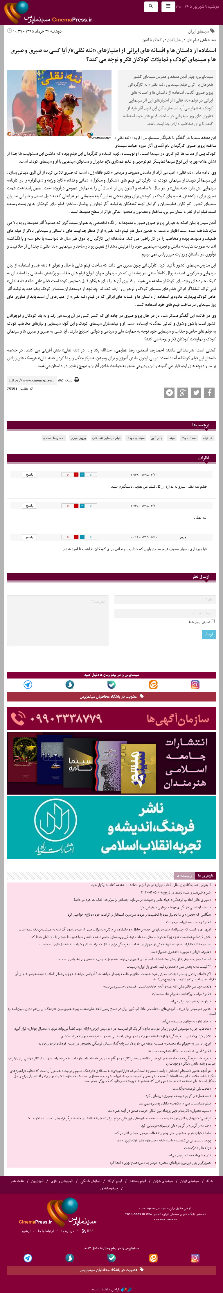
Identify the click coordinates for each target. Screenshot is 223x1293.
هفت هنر (17, 1181)
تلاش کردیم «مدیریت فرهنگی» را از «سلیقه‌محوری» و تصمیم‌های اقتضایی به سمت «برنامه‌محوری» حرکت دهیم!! (135, 1036)
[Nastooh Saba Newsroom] (126, 1289)
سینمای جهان (163, 1181)
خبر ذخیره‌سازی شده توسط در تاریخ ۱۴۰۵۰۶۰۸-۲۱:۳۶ (176, 892)
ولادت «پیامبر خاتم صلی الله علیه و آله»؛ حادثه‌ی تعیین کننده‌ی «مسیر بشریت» (157, 986)
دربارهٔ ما (67, 1231)
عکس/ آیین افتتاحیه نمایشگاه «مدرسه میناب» (179, 1051)
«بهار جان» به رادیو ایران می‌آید (190, 1001)
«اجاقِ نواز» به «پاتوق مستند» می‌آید (186, 1021)
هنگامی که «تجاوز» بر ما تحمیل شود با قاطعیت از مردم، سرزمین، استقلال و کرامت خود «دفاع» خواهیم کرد (139, 915)
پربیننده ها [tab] (184, 875)
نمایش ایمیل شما (199, 622)
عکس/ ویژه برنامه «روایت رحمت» (188, 922)
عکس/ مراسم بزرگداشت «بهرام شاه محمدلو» (181, 994)
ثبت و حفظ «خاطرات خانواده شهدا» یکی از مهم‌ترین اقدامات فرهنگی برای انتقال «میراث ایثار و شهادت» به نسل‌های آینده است (125, 944)
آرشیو (26, 1231)
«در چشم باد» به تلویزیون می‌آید (189, 1155)
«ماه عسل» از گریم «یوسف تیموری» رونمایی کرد (178, 1096)
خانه (209, 1181)
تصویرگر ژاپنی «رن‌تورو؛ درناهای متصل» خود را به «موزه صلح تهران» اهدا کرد (160, 1163)
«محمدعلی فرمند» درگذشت (191, 1089)
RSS (89, 1231)
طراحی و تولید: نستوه (105, 1289)
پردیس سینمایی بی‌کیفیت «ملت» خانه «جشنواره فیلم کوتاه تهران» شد (164, 1140)
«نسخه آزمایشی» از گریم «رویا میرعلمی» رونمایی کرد (175, 907)
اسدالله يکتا (189, 438)
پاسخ (29, 475)
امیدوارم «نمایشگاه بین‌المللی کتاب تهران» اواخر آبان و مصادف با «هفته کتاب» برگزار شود (151, 885)
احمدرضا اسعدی (53, 438)
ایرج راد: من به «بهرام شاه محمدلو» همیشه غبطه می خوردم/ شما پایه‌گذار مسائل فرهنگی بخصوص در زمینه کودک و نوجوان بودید (124, 1043)
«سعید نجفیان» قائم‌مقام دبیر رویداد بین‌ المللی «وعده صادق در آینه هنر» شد (159, 1111)
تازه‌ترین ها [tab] (205, 875)
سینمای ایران (198, 31)
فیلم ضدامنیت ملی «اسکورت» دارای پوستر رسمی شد (175, 1103)
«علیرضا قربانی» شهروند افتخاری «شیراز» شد (181, 952)
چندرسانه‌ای (109, 1188)
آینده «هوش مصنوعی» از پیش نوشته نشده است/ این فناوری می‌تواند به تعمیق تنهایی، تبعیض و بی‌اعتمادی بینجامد (134, 959)
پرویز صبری (78, 438)
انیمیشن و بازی (62, 1181)
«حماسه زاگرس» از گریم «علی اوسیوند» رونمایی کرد (176, 1126)
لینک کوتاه (64, 381)
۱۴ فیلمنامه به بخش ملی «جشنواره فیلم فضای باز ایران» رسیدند (169, 967)
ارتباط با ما (46, 1231)
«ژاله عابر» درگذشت (197, 1148)
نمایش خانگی (90, 1181)
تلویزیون (37, 1181)
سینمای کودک (136, 438)
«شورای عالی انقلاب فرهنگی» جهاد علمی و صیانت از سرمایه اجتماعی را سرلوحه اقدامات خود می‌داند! (142, 900)
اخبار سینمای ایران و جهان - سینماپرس (62, 12)
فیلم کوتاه (115, 1181)
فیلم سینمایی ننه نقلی (106, 438)
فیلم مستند (138, 1181)
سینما (171, 438)
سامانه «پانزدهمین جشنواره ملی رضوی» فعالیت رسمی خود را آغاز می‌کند (162, 1133)
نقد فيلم (208, 438)
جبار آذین (156, 438)
